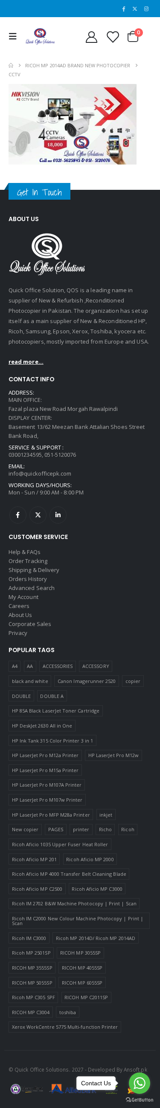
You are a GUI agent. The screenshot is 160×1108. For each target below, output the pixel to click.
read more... (26, 361)
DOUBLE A (52, 696)
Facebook (17, 515)
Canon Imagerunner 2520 (87, 681)
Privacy (18, 633)
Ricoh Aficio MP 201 (34, 859)
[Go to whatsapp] (139, 1083)
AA (30, 666)
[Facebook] (124, 8)
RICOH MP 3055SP (80, 952)
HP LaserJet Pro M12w (113, 755)
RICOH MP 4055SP (82, 967)
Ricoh (127, 829)
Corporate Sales (30, 624)
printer (81, 829)
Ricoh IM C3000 (29, 938)
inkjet (105, 815)
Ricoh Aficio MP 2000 (89, 859)
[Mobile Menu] (15, 36)
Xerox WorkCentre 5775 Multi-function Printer (65, 1027)
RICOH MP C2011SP (86, 997)
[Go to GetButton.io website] (139, 1099)
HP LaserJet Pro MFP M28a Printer (51, 815)
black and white (30, 681)
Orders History (28, 579)
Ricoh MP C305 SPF (33, 997)
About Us (20, 615)
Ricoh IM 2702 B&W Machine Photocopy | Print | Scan (74, 903)
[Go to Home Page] (11, 65)
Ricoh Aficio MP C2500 (37, 889)
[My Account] (91, 36)
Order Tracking (28, 561)
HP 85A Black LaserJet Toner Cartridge (55, 710)
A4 (14, 666)
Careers (19, 606)
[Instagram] (146, 8)
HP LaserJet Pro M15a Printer (45, 770)
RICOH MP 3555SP (32, 967)
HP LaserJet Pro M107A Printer (47, 785)
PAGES (55, 829)
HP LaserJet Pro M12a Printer (45, 755)
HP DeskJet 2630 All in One (42, 725)
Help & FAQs (25, 552)
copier (132, 681)
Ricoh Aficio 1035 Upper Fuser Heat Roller (60, 844)
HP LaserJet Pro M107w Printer (47, 800)
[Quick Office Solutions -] (40, 36)
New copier (25, 829)
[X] (135, 8)
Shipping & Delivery (34, 570)
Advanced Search (32, 588)
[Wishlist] (112, 36)
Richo (105, 829)
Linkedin (58, 515)
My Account (23, 597)
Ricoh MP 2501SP (31, 952)
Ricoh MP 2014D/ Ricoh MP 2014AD (95, 938)
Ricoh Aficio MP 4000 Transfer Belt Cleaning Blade (69, 874)
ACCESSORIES (58, 666)
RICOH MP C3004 (31, 1012)
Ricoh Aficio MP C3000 (97, 889)
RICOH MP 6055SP (82, 982)
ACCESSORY (95, 666)
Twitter (38, 515)
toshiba (67, 1012)
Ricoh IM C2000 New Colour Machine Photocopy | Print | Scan (77, 920)
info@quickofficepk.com (40, 473)
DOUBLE (21, 696)
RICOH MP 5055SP (32, 982)
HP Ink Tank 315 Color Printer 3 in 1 (52, 740)
